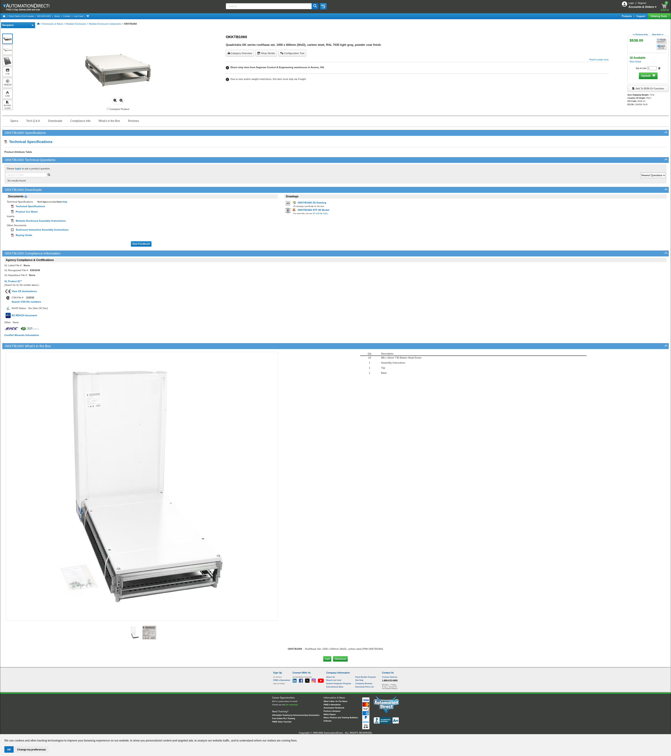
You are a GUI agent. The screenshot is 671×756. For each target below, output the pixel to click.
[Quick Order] (87, 16)
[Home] (4, 16)
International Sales (334, 687)
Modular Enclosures (76, 24)
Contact (66, 16)
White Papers (330, 714)
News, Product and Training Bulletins (341, 717)
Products (627, 16)
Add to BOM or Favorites (649, 88)
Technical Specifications (29, 142)
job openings (292, 705)
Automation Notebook (334, 708)
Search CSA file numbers (26, 301)
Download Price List (364, 687)
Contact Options (389, 677)
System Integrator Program (338, 683)
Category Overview (241, 53)
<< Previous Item (640, 34)
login (18, 168)
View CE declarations (24, 291)
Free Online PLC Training (283, 718)
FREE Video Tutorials (281, 722)
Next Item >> (657, 34)
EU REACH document (24, 315)
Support (641, 16)
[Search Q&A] (49, 174)
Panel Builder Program (365, 677)
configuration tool (293, 53)
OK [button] (9, 749)
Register (642, 3)
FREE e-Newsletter (332, 705)
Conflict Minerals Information (21, 335)
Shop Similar (267, 53)
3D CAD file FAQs (320, 213)
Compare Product (119, 109)
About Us (330, 677)
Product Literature (332, 711)
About (57, 16)
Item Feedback (141, 243)
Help (64, 202)
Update (646, 75)
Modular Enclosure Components (105, 24)
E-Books (327, 721)
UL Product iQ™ (13, 281)
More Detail (635, 61)
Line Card (78, 16)
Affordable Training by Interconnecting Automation (295, 715)
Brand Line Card (333, 680)
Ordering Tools (659, 16)
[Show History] (323, 6)
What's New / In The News (335, 701)
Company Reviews (363, 683)
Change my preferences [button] (31, 749)
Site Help (359, 680)
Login (632, 3)
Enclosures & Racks (52, 24)
